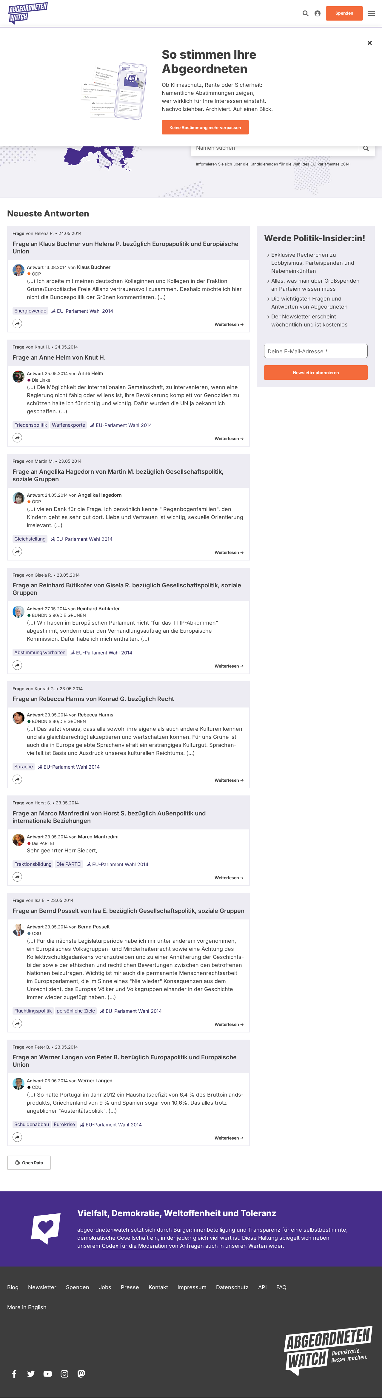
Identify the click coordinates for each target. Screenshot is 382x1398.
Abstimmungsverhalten (39, 652)
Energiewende (30, 311)
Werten (257, 1246)
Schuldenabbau (31, 1124)
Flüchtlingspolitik (33, 1011)
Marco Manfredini (98, 837)
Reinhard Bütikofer (98, 608)
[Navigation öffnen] (371, 13)
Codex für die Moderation (134, 1246)
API (262, 1287)
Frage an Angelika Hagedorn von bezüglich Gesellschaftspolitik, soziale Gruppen (118, 475)
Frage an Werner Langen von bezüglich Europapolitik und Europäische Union (125, 1061)
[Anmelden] (317, 13)
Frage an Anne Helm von (59, 357)
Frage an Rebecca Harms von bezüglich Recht (93, 698)
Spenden (77, 1287)
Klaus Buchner (93, 267)
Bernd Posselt (94, 927)
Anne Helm (90, 373)
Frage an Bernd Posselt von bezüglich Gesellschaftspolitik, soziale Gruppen (128, 910)
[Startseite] (28, 13)
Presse (130, 1287)
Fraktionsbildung (33, 864)
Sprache (23, 767)
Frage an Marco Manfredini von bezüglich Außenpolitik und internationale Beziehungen (109, 817)
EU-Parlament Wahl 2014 (85, 311)
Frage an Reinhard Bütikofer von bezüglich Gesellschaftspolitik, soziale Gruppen (127, 589)
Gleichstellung (30, 539)
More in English (27, 1307)
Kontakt (158, 1287)
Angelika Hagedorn (100, 495)
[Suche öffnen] (305, 13)
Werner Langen (95, 1080)
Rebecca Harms (95, 715)
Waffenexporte (68, 425)
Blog (13, 1287)
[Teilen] (17, 323)
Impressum (192, 1287)
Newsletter (42, 1287)
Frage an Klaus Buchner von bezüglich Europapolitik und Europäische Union (125, 247)
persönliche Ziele (76, 1011)
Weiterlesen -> (229, 324)
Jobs (105, 1287)
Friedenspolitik (30, 425)
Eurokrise (64, 1124)
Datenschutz (232, 1287)
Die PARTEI (68, 864)
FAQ (281, 1287)
